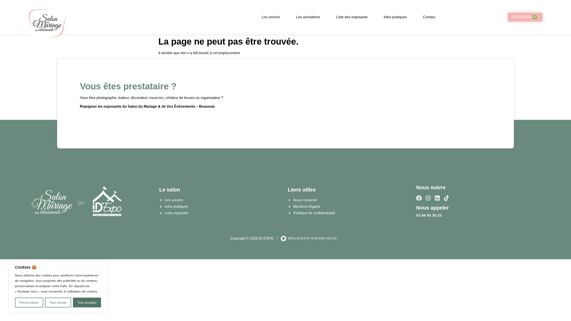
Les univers (271, 17)
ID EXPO (266, 238)
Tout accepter (87, 302)
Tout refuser (58, 302)
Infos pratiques (395, 17)
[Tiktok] (446, 198)
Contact (429, 17)
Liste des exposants (352, 17)
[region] (58, 286)
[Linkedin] (437, 198)
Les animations (308, 17)
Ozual (331, 238)
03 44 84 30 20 (429, 215)
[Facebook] (419, 198)
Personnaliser (29, 302)
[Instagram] (428, 198)
